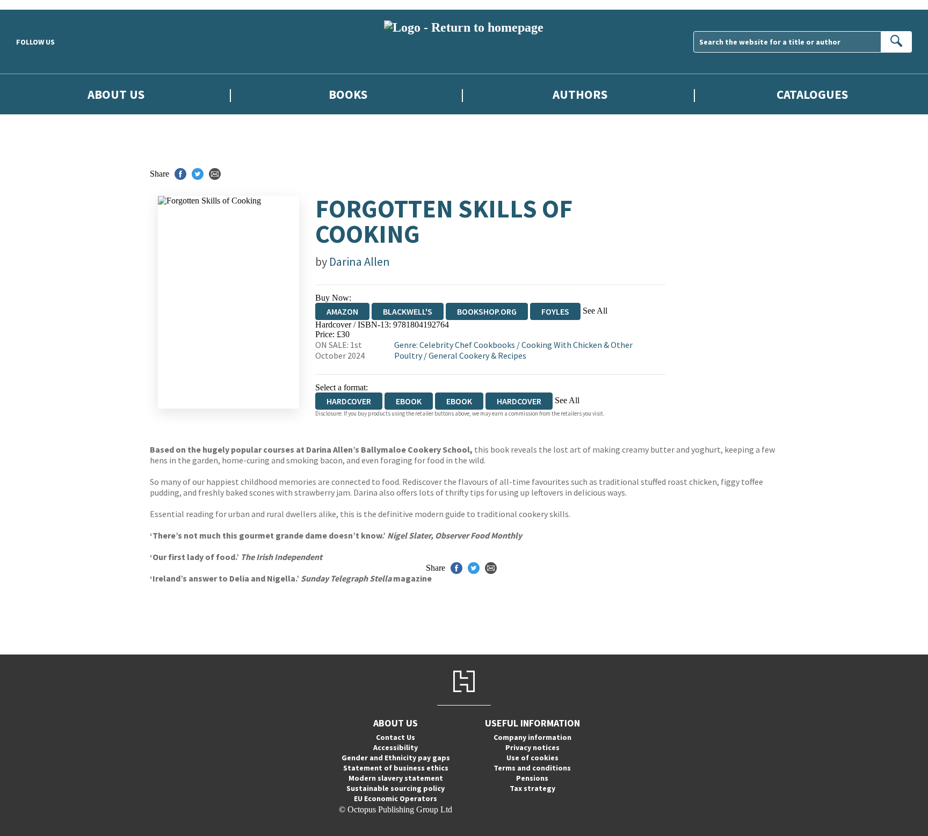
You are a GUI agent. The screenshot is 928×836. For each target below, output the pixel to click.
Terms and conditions (532, 768)
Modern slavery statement (396, 778)
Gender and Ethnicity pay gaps (396, 757)
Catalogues (812, 94)
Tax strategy (532, 788)
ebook (409, 401)
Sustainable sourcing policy (395, 788)
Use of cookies (532, 757)
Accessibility (395, 747)
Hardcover (519, 401)
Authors (580, 94)
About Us (116, 94)
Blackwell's (407, 311)
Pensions (532, 778)
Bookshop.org (487, 311)
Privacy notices (532, 747)
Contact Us (395, 737)
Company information (532, 737)
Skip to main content (35, 4)
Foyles (555, 311)
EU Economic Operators (395, 798)
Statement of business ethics (395, 768)
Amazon (342, 311)
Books (348, 94)
